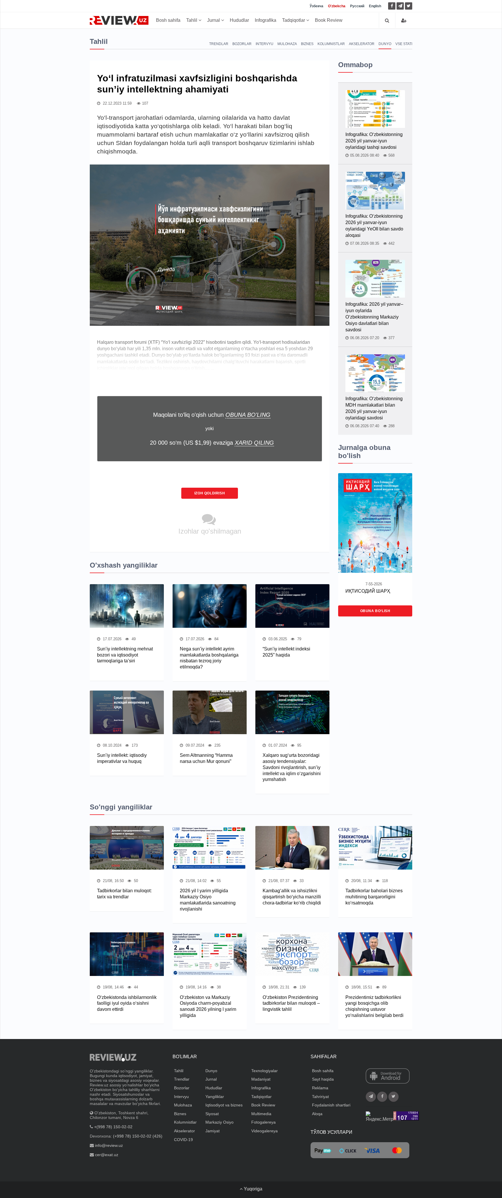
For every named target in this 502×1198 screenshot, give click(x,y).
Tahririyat (320, 1096)
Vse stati (403, 44)
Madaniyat (260, 1079)
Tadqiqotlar (294, 20)
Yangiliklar (214, 1096)
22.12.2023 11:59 (117, 103)
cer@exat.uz (106, 1154)
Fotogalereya (263, 1122)
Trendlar (218, 44)
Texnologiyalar (264, 1070)
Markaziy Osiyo (219, 1122)
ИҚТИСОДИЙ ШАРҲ (367, 591)
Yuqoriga (252, 1188)
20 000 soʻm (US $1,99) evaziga (212, 442)
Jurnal (214, 20)
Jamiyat (212, 1131)
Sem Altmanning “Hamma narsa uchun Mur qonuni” (206, 758)
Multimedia (261, 1113)
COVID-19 (183, 1139)
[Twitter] (408, 6)
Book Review (329, 20)
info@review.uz (109, 1145)
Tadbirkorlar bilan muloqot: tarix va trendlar (124, 893)
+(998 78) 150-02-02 (113, 1126)
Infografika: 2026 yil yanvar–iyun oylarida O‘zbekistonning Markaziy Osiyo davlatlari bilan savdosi (374, 317)
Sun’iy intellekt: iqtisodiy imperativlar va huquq (122, 758)
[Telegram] (400, 6)
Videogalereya (264, 1131)
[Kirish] (403, 20)
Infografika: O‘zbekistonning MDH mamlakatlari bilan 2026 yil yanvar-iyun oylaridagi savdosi (374, 408)
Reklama (320, 1088)
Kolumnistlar (331, 44)
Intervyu (264, 44)
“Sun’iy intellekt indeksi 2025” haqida (286, 651)
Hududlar (239, 20)
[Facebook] (391, 6)
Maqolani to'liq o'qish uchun (211, 415)
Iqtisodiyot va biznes (224, 1105)
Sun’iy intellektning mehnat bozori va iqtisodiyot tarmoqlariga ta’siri (125, 655)
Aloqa (317, 1113)
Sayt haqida (323, 1079)
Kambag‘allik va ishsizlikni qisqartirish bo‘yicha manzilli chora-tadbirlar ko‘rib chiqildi (292, 896)
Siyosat (212, 1113)
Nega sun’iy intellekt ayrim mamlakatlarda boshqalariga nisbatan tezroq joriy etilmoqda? (209, 657)
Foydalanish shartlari (331, 1105)
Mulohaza (287, 44)
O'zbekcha (336, 6)
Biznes (307, 44)
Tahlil (192, 20)
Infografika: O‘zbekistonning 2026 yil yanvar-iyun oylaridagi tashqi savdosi (374, 141)
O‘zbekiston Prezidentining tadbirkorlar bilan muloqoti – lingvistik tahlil (291, 1003)
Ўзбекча (316, 6)
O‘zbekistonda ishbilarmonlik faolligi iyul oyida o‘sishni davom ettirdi (127, 1003)
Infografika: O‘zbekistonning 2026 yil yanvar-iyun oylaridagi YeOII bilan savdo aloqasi (374, 226)
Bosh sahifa (168, 20)
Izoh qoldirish (209, 493)
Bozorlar (242, 44)
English (375, 6)
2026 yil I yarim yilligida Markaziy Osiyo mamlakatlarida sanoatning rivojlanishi (208, 899)
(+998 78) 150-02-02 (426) (137, 1136)
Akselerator (361, 44)
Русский (357, 6)
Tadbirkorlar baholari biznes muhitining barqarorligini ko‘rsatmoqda (374, 896)
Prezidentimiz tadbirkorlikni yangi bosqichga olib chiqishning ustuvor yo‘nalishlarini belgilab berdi (374, 1006)
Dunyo (385, 44)
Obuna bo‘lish (375, 611)
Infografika (265, 20)
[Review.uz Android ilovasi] (388, 1076)
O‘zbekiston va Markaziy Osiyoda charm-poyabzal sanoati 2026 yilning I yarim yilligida (208, 1006)
